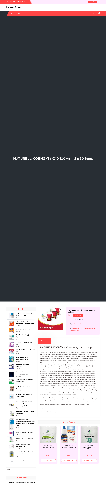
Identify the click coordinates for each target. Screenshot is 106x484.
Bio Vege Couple (13, 7)
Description (44, 341)
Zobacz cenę (77, 315)
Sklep (18, 13)
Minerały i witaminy (78, 324)
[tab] (44, 341)
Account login (93, 2)
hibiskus (74, 328)
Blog (12, 13)
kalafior (78, 328)
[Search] (94, 13)
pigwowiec (83, 328)
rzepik (77, 330)
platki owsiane (89, 328)
